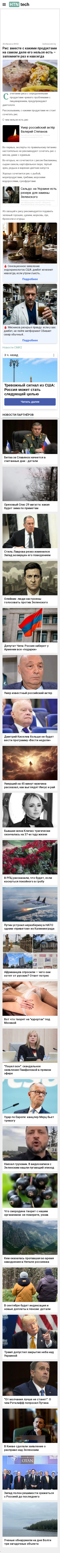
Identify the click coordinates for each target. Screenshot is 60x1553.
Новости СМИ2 (12, 347)
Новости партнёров (18, 414)
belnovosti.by (49, 44)
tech (19, 4)
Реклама (13, 15)
